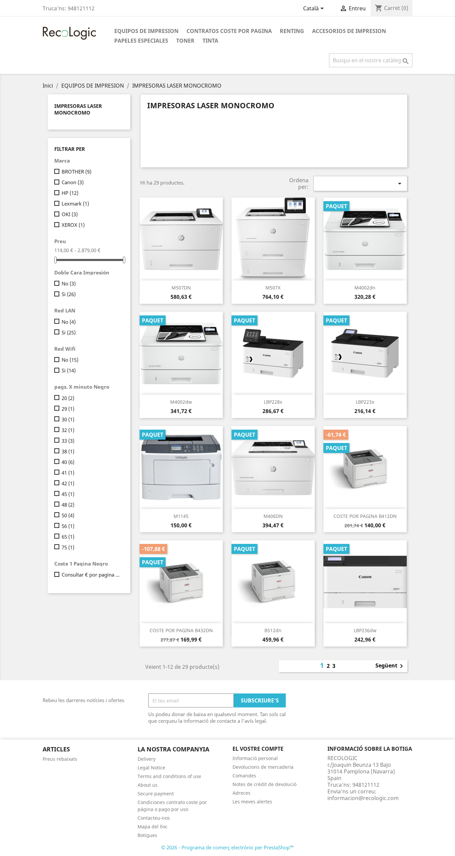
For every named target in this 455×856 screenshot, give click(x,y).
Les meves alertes (252, 801)
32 (68, 430)
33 (68, 440)
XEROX (73, 224)
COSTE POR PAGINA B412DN (365, 516)
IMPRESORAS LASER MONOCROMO (78, 109)
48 (68, 504)
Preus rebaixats (60, 759)
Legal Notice (151, 767)
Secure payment (156, 793)
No (69, 283)
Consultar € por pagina (91, 574)
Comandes (244, 775)
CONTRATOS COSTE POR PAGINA (229, 31)
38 (68, 451)
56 (68, 526)
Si (69, 294)
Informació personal (255, 758)
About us (148, 785)
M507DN (181, 287)
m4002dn (364, 287)
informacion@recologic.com (363, 798)
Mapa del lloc (153, 826)
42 (68, 483)
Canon (73, 182)
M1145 (181, 516)
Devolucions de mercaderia (262, 767)
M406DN (273, 516)
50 (68, 515)
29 (68, 408)
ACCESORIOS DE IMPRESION (349, 31)
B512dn (272, 630)
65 (68, 536)
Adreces (241, 793)
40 (68, 462)
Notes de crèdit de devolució (264, 784)
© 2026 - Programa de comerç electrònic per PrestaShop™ (227, 847)
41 (68, 472)
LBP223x (365, 402)
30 (68, 419)
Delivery (147, 759)
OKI (70, 214)
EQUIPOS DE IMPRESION (146, 31)
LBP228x (273, 402)
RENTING (292, 31)
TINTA (210, 40)
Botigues (147, 835)
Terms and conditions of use (169, 776)
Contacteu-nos (154, 818)
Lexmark (75, 203)
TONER (185, 40)
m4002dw (181, 402)
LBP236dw (365, 630)
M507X (272, 287)
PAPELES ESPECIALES (141, 40)
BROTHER (76, 171)
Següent (390, 666)
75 (68, 547)
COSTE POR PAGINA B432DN (181, 630)
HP (70, 193)
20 (68, 398)
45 (68, 494)
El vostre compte (257, 748)
